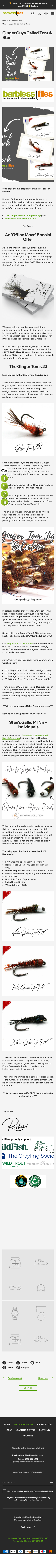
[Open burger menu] (52, 13)
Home (5, 20)
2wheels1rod (16, 20)
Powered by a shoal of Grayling (28, 1520)
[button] (33, 13)
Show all (28, 1387)
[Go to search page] (33, 13)
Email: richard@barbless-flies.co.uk (28, 1455)
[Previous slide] (3, 4)
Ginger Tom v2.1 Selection (20, 643)
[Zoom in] (15, 1262)
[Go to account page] (39, 13)
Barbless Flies (36, 1517)
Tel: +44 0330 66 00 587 (28, 1459)
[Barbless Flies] (13, 13)
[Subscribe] (51, 1482)
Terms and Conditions (43, 1491)
